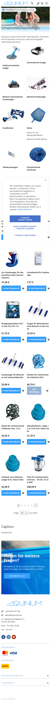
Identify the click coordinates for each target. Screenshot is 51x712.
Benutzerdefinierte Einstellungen (25, 227)
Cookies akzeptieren (25, 218)
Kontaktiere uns (17, 575)
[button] (48, 237)
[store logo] (16, 3)
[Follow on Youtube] (14, 637)
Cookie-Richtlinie (24, 209)
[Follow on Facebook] (3, 637)
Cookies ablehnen (25, 235)
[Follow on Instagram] (9, 637)
